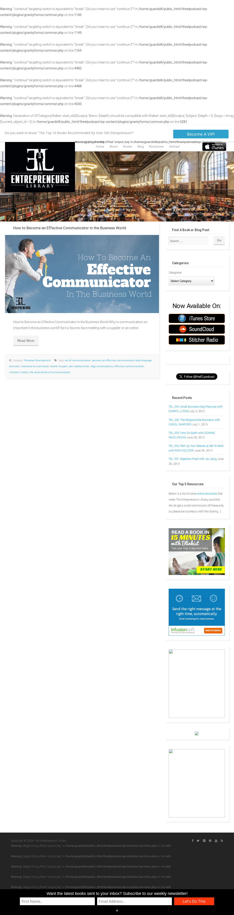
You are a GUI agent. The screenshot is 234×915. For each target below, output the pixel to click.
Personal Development (37, 360)
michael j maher (18, 372)
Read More (26, 340)
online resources (207, 493)
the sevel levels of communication (50, 372)
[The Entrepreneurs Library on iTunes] (214, 146)
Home (100, 146)
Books (127, 146)
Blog (141, 146)
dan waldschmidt (79, 366)
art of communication (78, 360)
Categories (175, 272)
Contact (174, 146)
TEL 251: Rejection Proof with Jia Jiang (193, 459)
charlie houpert (59, 366)
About (113, 146)
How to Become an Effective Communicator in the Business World (69, 228)
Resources (156, 146)
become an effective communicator (113, 360)
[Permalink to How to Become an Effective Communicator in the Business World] (82, 274)
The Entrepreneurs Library (40, 167)
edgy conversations (101, 366)
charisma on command (34, 366)
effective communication (129, 366)
